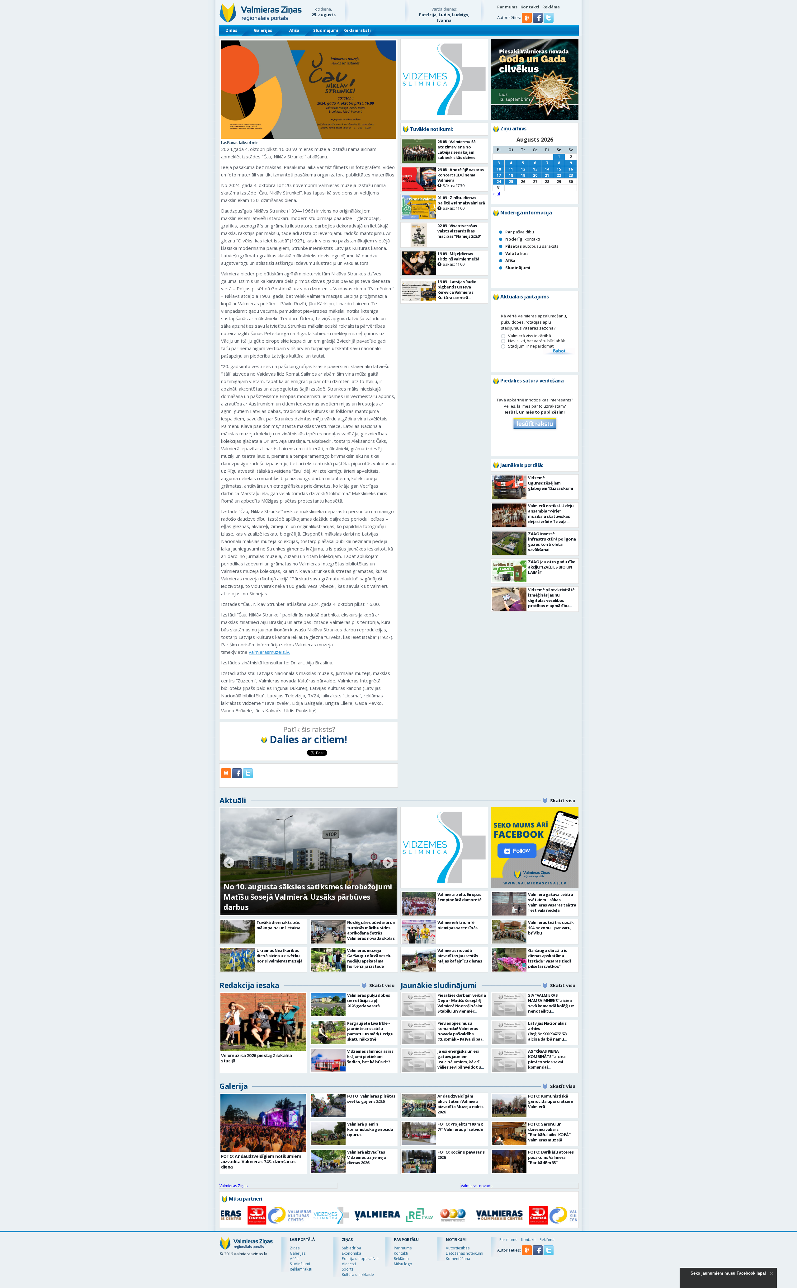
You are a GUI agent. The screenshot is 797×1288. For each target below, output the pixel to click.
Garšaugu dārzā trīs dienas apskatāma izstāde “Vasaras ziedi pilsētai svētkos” (549, 958)
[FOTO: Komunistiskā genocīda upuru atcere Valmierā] (509, 1105)
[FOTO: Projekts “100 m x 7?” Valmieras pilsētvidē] (419, 1133)
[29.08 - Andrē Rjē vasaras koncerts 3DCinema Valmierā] (419, 179)
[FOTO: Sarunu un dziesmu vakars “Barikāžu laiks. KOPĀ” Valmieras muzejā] (509, 1133)
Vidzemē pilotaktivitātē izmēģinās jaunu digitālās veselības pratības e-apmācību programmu (551, 600)
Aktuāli (232, 800)
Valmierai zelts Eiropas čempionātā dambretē (459, 897)
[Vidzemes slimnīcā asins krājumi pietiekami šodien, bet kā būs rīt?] (328, 1060)
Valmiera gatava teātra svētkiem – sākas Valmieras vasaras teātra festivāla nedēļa (552, 902)
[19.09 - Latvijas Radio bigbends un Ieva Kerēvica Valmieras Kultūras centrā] (419, 291)
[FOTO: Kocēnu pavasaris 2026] (419, 1161)
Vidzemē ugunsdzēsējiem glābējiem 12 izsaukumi (550, 483)
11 (511, 169)
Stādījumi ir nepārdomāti (531, 346)
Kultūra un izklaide (358, 1274)
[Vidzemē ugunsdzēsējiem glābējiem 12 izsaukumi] (509, 487)
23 (570, 175)
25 (511, 181)
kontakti (522, 239)
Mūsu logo (403, 1264)
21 (547, 175)
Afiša (294, 30)
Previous (229, 863)
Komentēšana (458, 1258)
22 (559, 175)
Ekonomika (351, 1253)
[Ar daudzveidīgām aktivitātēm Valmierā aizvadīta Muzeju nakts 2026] (419, 1105)
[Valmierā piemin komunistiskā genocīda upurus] (328, 1133)
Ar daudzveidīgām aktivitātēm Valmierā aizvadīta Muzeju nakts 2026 (460, 1104)
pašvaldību (519, 232)
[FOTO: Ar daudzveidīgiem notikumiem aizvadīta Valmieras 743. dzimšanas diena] (263, 1123)
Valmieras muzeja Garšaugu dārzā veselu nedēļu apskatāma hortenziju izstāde (369, 958)
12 (523, 169)
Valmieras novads (476, 1185)
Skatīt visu (562, 800)
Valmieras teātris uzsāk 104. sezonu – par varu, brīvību (551, 928)
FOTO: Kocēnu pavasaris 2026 (460, 1154)
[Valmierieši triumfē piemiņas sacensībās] (419, 931)
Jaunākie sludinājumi (439, 985)
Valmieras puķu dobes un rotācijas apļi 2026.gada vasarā (368, 1000)
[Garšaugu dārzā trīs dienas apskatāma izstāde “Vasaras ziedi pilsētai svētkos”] (509, 959)
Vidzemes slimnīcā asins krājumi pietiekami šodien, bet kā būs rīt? (370, 1056)
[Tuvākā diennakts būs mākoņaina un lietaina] (237, 931)
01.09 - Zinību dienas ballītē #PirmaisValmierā (461, 203)
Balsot (559, 351)
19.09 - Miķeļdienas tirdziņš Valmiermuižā (458, 259)
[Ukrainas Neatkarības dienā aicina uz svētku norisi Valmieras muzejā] (237, 959)
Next (388, 863)
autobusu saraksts (532, 246)
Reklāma (551, 7)
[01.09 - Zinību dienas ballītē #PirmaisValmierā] (419, 207)
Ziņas (231, 30)
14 (547, 169)
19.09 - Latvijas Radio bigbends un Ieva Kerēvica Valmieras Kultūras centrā (456, 292)
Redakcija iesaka (249, 985)
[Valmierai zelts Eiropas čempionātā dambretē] (419, 903)
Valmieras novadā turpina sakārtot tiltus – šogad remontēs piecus (300, 902)
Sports (347, 1269)
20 (535, 175)
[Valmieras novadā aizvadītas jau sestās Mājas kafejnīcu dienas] (419, 959)
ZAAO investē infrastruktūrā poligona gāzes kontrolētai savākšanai (552, 541)
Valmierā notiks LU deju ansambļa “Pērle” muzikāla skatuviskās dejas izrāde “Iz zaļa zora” (551, 516)
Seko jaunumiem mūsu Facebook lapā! (728, 1273)
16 (570, 169)
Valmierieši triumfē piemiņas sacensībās (457, 925)
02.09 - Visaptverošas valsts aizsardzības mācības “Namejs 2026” (459, 231)
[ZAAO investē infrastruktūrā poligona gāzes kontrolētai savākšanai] (509, 543)
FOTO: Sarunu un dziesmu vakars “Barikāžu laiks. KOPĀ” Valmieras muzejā (549, 1132)
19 (523, 175)
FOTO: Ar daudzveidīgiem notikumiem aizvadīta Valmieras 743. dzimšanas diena (261, 1161)
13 (535, 169)
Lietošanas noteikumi (464, 1253)
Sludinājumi (325, 30)
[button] (538, 21)
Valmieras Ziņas (233, 1185)
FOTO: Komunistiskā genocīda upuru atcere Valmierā (550, 1101)
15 (559, 169)
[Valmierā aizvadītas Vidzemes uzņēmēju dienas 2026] (328, 1161)
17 (499, 175)
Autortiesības (457, 1248)
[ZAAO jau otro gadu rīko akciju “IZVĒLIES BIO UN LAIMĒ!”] (509, 571)
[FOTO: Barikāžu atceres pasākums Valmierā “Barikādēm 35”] (509, 1161)
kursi (517, 253)
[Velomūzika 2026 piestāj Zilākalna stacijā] (263, 1022)
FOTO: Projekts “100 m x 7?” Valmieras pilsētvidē (460, 1126)
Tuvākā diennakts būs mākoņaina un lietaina (278, 925)
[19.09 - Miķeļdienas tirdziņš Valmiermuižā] (419, 263)
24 (499, 181)
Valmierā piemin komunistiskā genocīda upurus (370, 1129)
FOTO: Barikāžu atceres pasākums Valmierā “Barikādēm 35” (550, 1157)
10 (499, 169)
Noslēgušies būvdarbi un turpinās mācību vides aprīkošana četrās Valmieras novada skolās (371, 930)
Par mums (507, 7)
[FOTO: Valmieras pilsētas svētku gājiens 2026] (328, 1105)
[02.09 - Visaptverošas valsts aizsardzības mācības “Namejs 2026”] (419, 235)
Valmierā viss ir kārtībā (529, 336)
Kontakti (530, 7)
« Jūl (496, 194)
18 (511, 175)
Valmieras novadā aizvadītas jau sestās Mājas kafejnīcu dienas (459, 956)
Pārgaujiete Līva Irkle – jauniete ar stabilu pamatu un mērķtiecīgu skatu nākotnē (370, 1031)
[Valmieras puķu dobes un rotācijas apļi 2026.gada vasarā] (328, 1004)
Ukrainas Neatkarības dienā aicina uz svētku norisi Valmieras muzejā (280, 956)
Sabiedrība (351, 1248)
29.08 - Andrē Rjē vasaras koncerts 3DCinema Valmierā (460, 177)
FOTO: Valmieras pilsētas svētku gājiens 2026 (371, 1098)
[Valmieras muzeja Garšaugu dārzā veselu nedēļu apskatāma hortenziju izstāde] (328, 959)
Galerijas (263, 30)
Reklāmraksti (357, 30)
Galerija (233, 1086)
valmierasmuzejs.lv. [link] (269, 652)
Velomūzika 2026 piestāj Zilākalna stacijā (256, 1058)
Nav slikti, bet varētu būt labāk (536, 341)
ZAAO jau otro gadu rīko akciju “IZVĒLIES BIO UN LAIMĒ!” (552, 567)
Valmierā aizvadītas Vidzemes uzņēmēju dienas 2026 (366, 1157)
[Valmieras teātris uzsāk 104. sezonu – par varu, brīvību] (509, 931)
